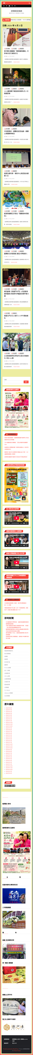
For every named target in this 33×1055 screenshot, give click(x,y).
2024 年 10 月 (9, 747)
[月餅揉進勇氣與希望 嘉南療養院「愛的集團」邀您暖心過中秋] (23, 19)
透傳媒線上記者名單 (16, 1040)
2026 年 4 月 (9, 715)
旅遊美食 (15, 88)
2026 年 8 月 (9, 708)
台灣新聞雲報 (7, 679)
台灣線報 (6, 687)
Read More (17, 62)
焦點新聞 (22, 48)
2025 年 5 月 (9, 735)
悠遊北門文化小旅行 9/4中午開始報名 (16, 316)
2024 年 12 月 (9, 744)
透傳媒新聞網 (16, 11)
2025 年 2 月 (9, 740)
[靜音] (24, 523)
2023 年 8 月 (9, 773)
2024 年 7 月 (9, 753)
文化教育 (15, 48)
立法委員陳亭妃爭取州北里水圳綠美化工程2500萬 (16, 357)
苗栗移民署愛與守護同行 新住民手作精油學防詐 (15, 456)
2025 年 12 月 (9, 722)
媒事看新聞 (7, 684)
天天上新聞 (7, 676)
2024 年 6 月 (9, 755)
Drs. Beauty (7, 690)
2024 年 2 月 (9, 762)
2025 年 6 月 (9, 733)
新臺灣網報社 (12, 434)
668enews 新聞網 (8, 693)
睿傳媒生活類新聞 (13, 599)
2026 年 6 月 (9, 711)
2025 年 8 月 (9, 729)
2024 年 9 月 (9, 749)
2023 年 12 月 (9, 766)
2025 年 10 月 (9, 726)
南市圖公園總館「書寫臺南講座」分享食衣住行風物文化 (16, 52)
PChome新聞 (7, 667)
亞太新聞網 (7, 695)
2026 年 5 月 (9, 713)
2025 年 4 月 (9, 737)
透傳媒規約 (6, 1039)
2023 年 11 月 (9, 767)
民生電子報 (7, 662)
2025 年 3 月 (9, 738)
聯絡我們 (6, 1043)
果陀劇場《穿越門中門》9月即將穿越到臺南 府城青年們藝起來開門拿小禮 (16, 293)
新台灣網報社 (7, 653)
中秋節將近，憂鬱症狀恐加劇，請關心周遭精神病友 (16, 132)
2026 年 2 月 (9, 718)
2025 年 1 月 (9, 742)
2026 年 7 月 (9, 709)
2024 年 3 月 (9, 760)
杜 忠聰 (5, 178)
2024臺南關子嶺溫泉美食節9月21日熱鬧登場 (16, 92)
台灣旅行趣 (7, 681)
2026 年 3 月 (9, 717)
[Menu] (4, 3)
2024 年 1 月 (9, 764)
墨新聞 (6, 659)
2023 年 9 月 (9, 771)
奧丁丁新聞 (7, 670)
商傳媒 (6, 656)
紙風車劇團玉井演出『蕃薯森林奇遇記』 (16, 214)
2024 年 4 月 (9, 758)
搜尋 (5, 379)
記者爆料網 (7, 673)
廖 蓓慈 (5, 56)
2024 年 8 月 (9, 751)
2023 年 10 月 (9, 769)
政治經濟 (15, 353)
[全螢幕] (26, 523)
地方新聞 (8, 48)
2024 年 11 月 (9, 746)
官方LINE (14, 1043)
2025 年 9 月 (9, 728)
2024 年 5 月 (9, 757)
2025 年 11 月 (9, 724)
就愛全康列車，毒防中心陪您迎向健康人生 (16, 174)
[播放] (6, 523)
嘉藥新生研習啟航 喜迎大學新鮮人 (15, 253)
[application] (16, 518)
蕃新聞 (6, 664)
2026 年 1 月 (9, 720)
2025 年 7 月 (9, 731)
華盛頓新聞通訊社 (8, 650)
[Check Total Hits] (9, 785)
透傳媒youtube (24, 1039)
